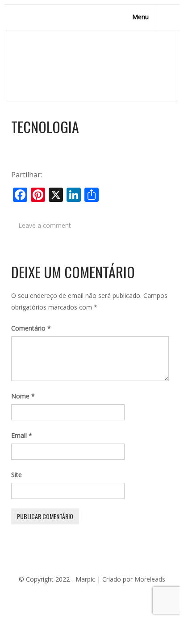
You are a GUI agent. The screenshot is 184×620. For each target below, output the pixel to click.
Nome (23, 396)
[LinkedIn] (97, 594)
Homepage (28, 68)
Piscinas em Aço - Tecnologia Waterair (67, 76)
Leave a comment (44, 225)
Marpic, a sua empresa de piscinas (104, 68)
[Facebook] (57, 594)
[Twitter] (71, 594)
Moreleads (149, 579)
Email (21, 435)
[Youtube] (111, 594)
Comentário (31, 328)
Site (16, 474)
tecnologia (45, 127)
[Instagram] (124, 594)
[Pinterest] (84, 594)
